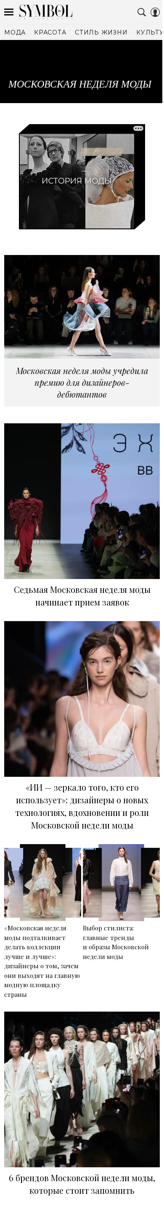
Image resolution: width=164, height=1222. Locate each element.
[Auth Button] (155, 12)
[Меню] (8, 12)
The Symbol (45, 12)
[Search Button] (141, 12)
